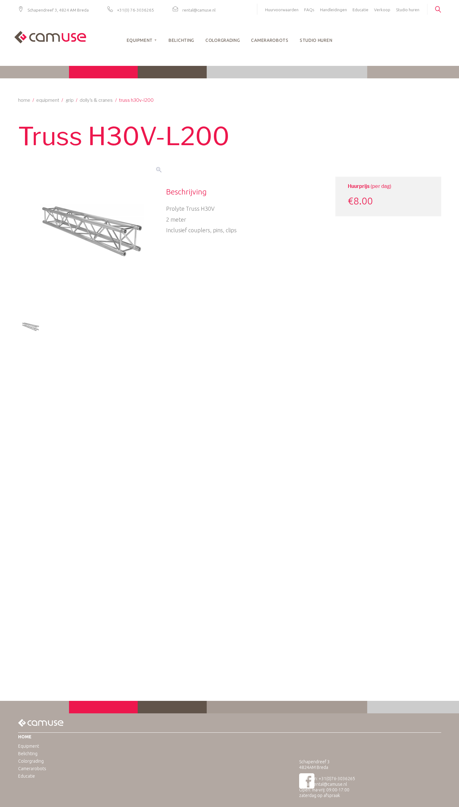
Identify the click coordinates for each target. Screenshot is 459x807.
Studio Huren (316, 40)
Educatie (360, 9)
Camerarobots (269, 40)
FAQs (309, 9)
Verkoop (382, 9)
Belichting (181, 40)
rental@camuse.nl (198, 10)
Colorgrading (222, 40)
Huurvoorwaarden (282, 9)
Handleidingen (333, 9)
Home (24, 100)
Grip (70, 100)
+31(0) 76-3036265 (135, 10)
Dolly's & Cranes (96, 100)
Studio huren (407, 9)
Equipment (140, 40)
